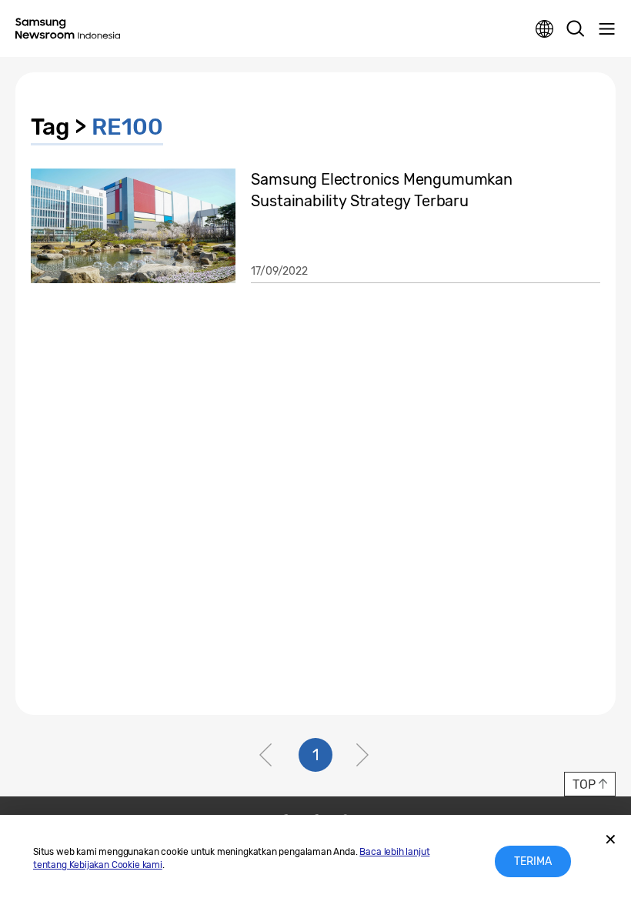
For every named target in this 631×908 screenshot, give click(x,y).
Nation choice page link (544, 29)
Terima (533, 861)
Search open (575, 29)
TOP (584, 784)
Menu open (606, 29)
